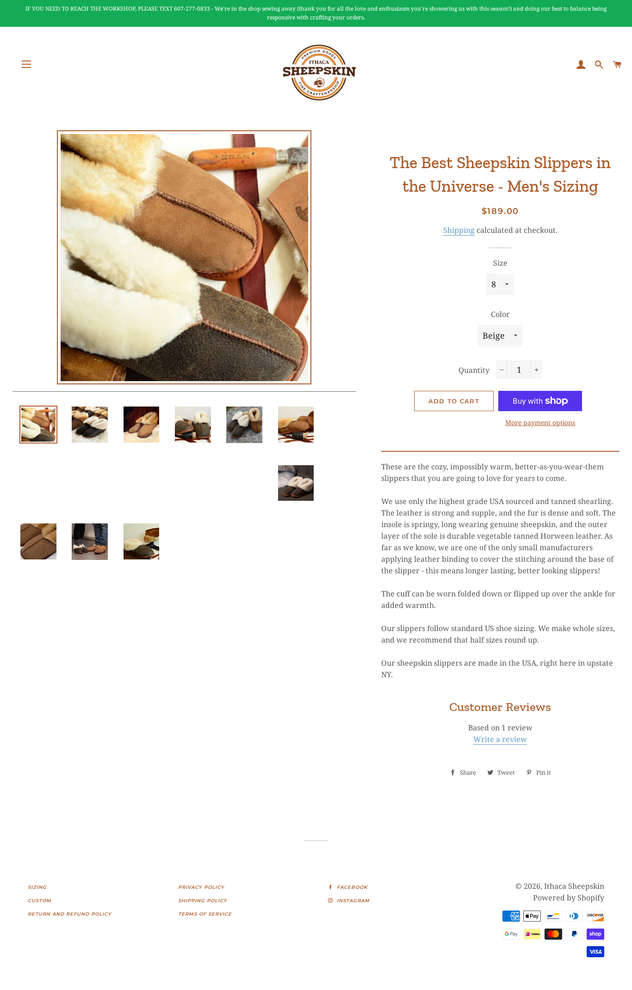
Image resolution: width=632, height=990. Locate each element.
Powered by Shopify (568, 898)
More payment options (540, 422)
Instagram (352, 901)
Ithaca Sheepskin (574, 886)
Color (500, 314)
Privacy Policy (201, 887)
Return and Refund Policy (70, 914)
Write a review (500, 739)
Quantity (474, 370)
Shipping (459, 230)
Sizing (37, 887)
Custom (39, 901)
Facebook (351, 887)
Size (500, 263)
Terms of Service (205, 914)
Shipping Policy (202, 901)
